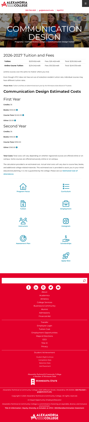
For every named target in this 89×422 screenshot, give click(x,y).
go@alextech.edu (46, 10)
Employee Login (44, 326)
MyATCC (60, 10)
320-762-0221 (30, 10)
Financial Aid (44, 316)
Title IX (44, 343)
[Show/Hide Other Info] (23, 115)
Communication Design (35, 42)
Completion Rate (44, 360)
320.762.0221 (80, 390)
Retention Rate (44, 363)
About (44, 292)
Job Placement (44, 366)
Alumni (44, 309)
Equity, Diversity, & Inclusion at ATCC (37, 408)
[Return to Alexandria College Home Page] (14, 4)
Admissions (44, 313)
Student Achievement (44, 352)
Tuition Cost (44, 329)
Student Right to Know (44, 357)
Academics (44, 295)
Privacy (44, 346)
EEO (45, 340)
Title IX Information (13, 408)
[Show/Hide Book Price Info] (17, 110)
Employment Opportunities (44, 333)
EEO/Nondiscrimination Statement (69, 408)
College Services (44, 302)
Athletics (44, 299)
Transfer (44, 322)
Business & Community (45, 306)
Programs (19, 42)
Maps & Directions (44, 336)
